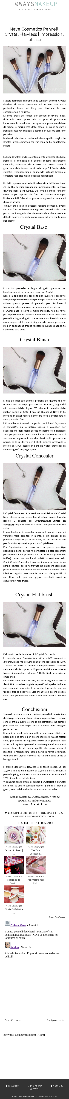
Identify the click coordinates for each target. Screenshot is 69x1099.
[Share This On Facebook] (31, 804)
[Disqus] (34, 964)
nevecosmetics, (37, 816)
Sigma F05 (32, 408)
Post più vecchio (55, 1020)
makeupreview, (21, 816)
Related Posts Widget (57, 917)
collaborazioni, (49, 813)
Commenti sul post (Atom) (30, 1034)
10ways (34, 4)
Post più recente (13, 1020)
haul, (61, 813)
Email (36, 1088)
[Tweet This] (35, 804)
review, (50, 816)
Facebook (13, 1086)
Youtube (58, 1086)
